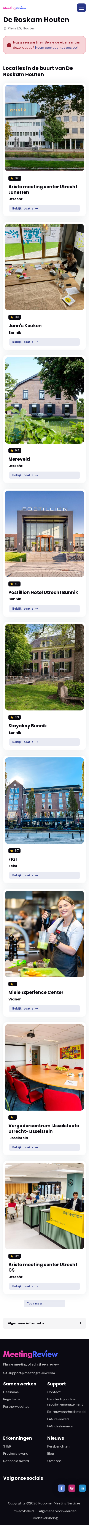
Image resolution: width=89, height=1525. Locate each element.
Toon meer (35, 1303)
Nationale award (16, 1461)
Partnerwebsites (16, 1406)
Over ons (54, 1461)
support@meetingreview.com (31, 1373)
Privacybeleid (23, 1511)
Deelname (11, 1392)
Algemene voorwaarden (57, 1511)
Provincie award (15, 1453)
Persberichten (58, 1446)
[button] (81, 7)
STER (7, 1446)
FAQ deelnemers (60, 1426)
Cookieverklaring (45, 1518)
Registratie (11, 1399)
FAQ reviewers (58, 1419)
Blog (50, 1453)
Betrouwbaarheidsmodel (66, 1411)
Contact (54, 1392)
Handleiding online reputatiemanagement (65, 1402)
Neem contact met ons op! (56, 47)
